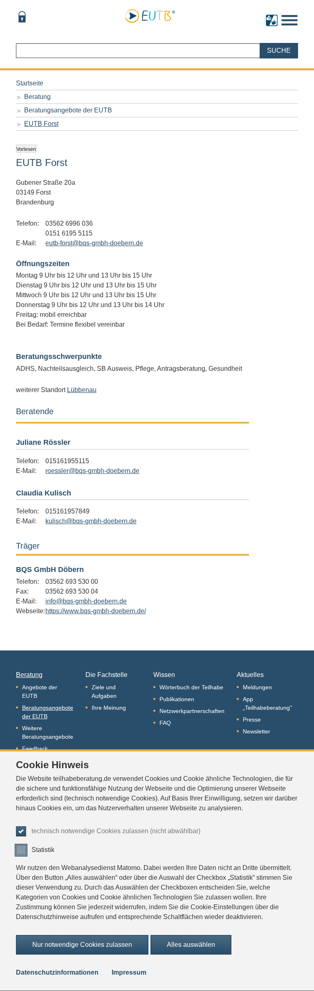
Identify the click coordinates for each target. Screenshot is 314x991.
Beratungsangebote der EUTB (68, 110)
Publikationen (176, 699)
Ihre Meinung (109, 707)
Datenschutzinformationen (57, 972)
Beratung (37, 96)
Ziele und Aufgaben (104, 691)
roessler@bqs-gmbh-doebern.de (92, 470)
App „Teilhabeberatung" (267, 703)
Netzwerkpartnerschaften (191, 711)
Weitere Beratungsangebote (47, 732)
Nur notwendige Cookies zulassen (82, 944)
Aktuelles (250, 674)
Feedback (35, 748)
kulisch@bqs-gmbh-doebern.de (91, 521)
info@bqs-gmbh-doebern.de (86, 601)
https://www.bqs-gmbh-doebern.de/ (95, 611)
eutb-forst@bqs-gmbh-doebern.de (94, 243)
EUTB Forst (41, 123)
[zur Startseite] (150, 14)
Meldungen (257, 687)
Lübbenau (81, 389)
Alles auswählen (191, 944)
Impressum (129, 972)
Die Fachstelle (106, 674)
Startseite (29, 83)
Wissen (164, 674)
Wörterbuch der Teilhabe (191, 687)
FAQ (165, 723)
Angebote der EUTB (39, 691)
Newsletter (256, 731)
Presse (252, 719)
